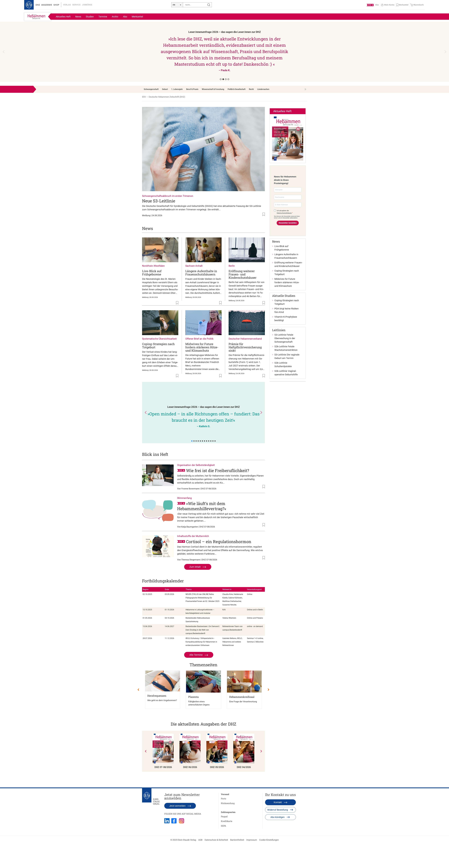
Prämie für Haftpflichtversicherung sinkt (245, 347)
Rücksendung (228, 803)
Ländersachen (263, 89)
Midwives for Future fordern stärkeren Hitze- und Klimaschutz (201, 347)
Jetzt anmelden (177, 805)
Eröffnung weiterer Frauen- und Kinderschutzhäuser (242, 274)
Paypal (224, 816)
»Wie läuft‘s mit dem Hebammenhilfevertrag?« (201, 506)
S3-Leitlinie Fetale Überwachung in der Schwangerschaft (284, 338)
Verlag (67, 5)
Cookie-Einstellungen (269, 840)
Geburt (165, 89)
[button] (224, 52)
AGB (200, 840)
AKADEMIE (46, 4)
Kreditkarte (226, 821)
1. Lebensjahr (177, 89)
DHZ (38, 4)
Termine (102, 16)
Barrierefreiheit (237, 840)
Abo (125, 16)
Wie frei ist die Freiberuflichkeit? (217, 470)
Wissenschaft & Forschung (213, 89)
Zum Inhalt (195, 566)
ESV (144, 97)
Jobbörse (87, 5)
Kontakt (278, 802)
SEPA (223, 825)
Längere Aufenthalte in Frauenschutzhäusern (201, 272)
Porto (223, 798)
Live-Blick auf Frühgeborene (151, 272)
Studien (90, 16)
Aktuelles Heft (63, 16)
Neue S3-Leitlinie (158, 200)
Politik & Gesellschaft (236, 89)
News (78, 16)
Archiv (115, 16)
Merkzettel (137, 16)
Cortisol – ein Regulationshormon (218, 541)
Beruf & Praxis (192, 89)
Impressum (251, 840)
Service (76, 5)
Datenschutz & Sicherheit (216, 840)
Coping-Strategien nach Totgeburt (158, 345)
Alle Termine (196, 654)
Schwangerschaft (151, 89)
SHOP (56, 4)
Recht (251, 89)
